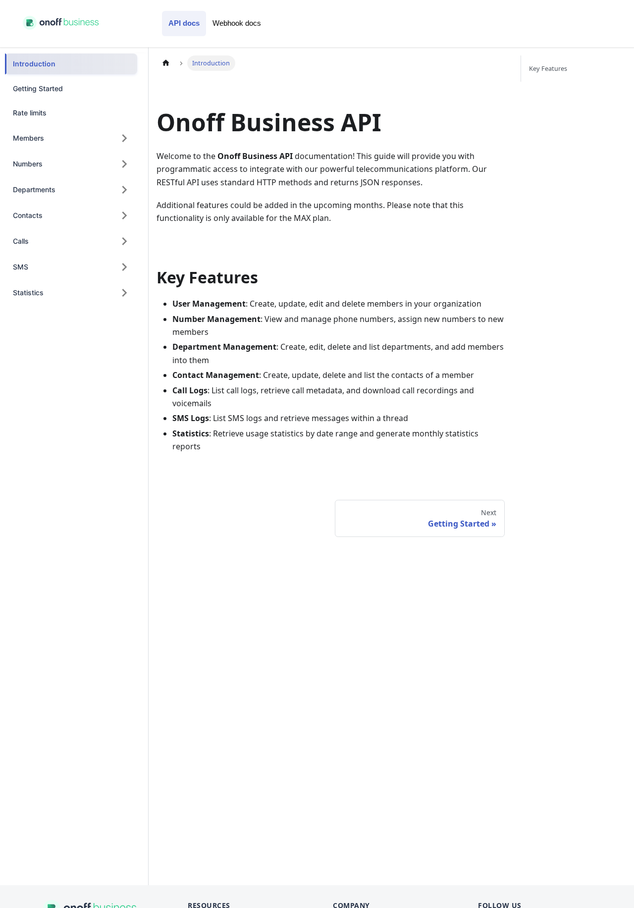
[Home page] (166, 63)
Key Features (548, 68)
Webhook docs (236, 23)
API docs (184, 23)
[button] (71, 138)
